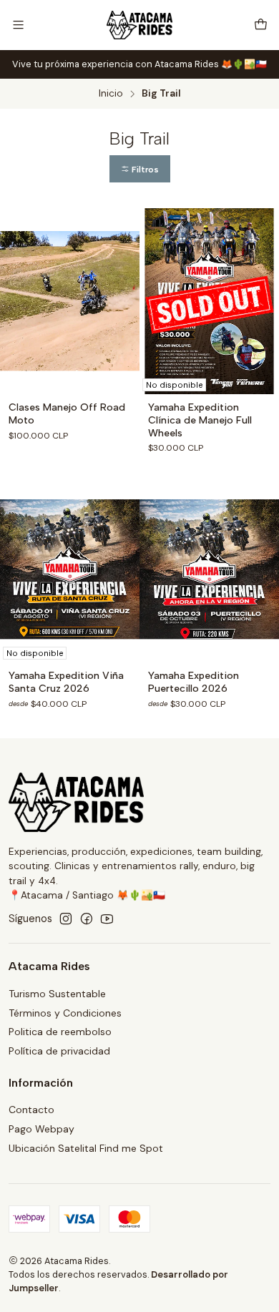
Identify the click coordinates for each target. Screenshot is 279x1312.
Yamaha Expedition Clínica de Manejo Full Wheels (200, 420)
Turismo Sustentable (57, 993)
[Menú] (18, 25)
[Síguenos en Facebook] (86, 918)
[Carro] (260, 25)
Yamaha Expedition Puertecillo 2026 (193, 682)
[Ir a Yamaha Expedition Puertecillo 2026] (209, 569)
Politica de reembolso (60, 1031)
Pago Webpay (41, 1128)
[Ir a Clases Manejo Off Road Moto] (70, 301)
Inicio (111, 94)
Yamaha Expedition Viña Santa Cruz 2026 (66, 682)
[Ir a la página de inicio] (139, 25)
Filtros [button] (144, 170)
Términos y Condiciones (65, 1013)
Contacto (31, 1109)
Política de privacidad (59, 1050)
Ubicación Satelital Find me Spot (86, 1148)
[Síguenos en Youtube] (107, 918)
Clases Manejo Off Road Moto (67, 413)
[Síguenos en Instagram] (66, 918)
